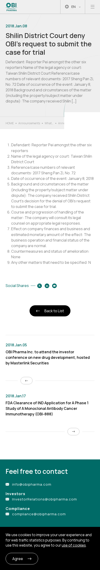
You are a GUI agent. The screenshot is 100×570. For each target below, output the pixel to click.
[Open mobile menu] (92, 7)
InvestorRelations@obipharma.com (44, 499)
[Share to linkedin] (47, 285)
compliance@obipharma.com (39, 514)
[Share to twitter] (39, 285)
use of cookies (74, 545)
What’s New (49, 123)
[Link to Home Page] (12, 7)
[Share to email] (54, 285)
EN (73, 6)
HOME (10, 123)
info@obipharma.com (31, 484)
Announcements (29, 123)
